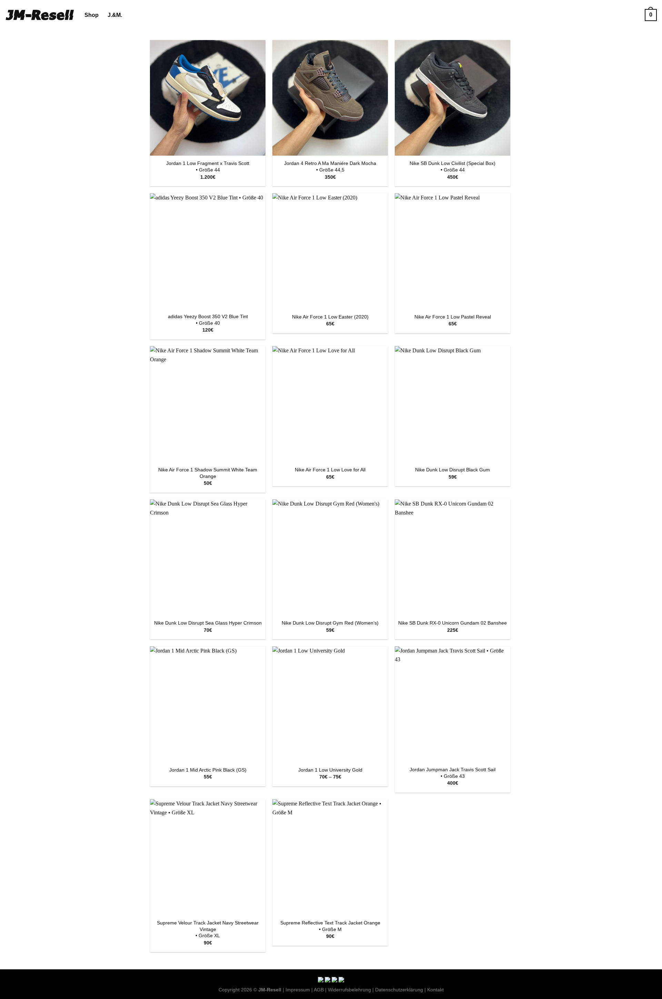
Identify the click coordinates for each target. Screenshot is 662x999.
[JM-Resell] (39, 14)
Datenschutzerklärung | (400, 989)
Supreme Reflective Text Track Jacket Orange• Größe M (330, 926)
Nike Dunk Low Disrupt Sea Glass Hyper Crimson (208, 623)
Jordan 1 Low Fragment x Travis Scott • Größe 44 (207, 166)
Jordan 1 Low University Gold (330, 770)
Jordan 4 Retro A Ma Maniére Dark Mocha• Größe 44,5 (330, 166)
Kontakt (435, 989)
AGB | (320, 989)
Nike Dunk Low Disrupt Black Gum (452, 469)
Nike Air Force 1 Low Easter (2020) (330, 317)
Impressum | (299, 989)
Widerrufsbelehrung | (351, 989)
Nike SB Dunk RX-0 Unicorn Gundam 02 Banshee (452, 623)
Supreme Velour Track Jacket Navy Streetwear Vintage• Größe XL (208, 929)
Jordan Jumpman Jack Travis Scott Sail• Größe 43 (452, 773)
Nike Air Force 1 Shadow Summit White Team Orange (207, 473)
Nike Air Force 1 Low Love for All (330, 469)
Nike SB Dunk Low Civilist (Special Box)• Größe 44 (452, 166)
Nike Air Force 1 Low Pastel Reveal (452, 317)
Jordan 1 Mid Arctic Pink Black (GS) (208, 770)
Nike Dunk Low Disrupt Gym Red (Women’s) (330, 623)
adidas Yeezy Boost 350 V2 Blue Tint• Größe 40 (208, 320)
